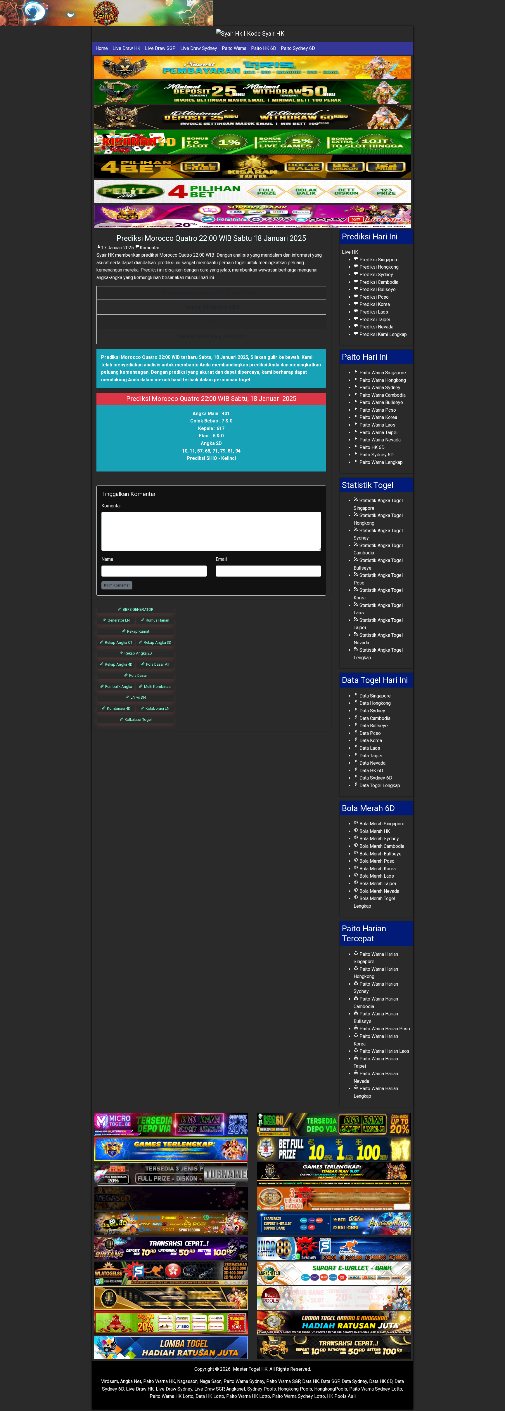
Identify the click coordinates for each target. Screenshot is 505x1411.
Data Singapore (374, 696)
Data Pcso (369, 733)
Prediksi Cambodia (378, 282)
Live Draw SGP (160, 48)
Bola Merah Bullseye (380, 854)
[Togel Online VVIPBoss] (252, 67)
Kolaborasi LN (157, 708)
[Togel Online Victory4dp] (171, 1149)
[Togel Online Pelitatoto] (252, 191)
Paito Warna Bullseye (380, 402)
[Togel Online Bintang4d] (171, 1249)
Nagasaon (187, 1381)
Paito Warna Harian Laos (383, 1051)
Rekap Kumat (137, 631)
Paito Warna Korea (377, 417)
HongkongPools (330, 1389)
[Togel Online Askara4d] (171, 1224)
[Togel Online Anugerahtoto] (334, 1224)
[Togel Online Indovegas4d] (334, 1348)
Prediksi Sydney (375, 274)
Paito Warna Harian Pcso (384, 1028)
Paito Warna (234, 48)
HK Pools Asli (341, 1396)
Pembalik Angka (118, 686)
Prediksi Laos (373, 312)
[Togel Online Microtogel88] (171, 1125)
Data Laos (369, 748)
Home (102, 48)
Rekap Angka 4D (118, 664)
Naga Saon (211, 1381)
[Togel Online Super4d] (252, 117)
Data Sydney (371, 711)
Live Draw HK (126, 48)
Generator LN (118, 620)
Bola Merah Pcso (376, 861)
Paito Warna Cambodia (382, 395)
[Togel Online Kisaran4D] (252, 142)
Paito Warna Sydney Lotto (375, 1389)
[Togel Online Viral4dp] (252, 216)
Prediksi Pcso (373, 297)
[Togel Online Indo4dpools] (171, 1348)
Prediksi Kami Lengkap (382, 334)
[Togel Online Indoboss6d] (334, 1125)
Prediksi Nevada (375, 327)
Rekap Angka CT (118, 642)
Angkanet (235, 1389)
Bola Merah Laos (376, 876)
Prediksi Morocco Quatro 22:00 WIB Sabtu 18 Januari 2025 (211, 238)
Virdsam (109, 1381)
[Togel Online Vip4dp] (334, 1174)
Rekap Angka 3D (157, 642)
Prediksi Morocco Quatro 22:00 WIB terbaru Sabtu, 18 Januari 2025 (174, 357)
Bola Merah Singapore (381, 824)
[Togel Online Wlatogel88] (171, 1273)
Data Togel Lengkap (379, 785)
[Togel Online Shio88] (334, 1323)
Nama (107, 559)
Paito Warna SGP (283, 1381)
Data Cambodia (374, 718)
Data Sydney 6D (375, 778)
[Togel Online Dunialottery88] (334, 1199)
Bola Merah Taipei (377, 883)
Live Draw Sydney (198, 48)
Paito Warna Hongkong (382, 380)
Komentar (149, 247)
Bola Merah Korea (377, 868)
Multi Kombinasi (157, 686)
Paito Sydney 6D (298, 48)
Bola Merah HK (374, 831)
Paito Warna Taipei (377, 432)
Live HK (350, 252)
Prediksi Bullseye (377, 289)
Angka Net (130, 1381)
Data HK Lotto (210, 1396)
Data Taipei (370, 755)
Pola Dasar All (157, 664)
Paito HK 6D (263, 48)
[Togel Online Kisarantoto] (252, 167)
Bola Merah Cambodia (381, 846)
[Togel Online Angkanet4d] (334, 1273)
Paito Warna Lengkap (380, 462)
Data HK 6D (370, 770)
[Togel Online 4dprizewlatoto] (171, 1298)
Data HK (310, 1381)
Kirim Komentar (117, 585)
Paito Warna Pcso (377, 410)
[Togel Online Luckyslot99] (334, 1149)
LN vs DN (138, 697)
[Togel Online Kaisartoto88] (171, 1323)
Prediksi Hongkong (378, 267)
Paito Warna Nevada (379, 440)
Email (221, 559)
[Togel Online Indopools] (334, 1298)
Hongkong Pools (295, 1389)
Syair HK (105, 255)
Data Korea (370, 740)
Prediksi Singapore (378, 259)
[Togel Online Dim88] (252, 92)
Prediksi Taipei (374, 319)
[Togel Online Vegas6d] (171, 1199)
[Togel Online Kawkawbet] (171, 1174)
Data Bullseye (373, 725)
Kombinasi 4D (118, 708)
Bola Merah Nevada (378, 891)
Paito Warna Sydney (379, 387)
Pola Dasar (137, 675)
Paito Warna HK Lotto (171, 1396)
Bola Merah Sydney (378, 838)
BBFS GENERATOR (137, 609)
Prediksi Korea (374, 304)
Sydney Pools (261, 1389)
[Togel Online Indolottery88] (334, 1249)
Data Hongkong (374, 703)
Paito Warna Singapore (382, 372)
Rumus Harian (157, 620)
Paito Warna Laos (376, 425)
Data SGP (330, 1381)
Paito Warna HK (159, 1381)
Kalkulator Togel (138, 719)
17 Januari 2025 (117, 247)
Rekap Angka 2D (138, 653)
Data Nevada (371, 763)
